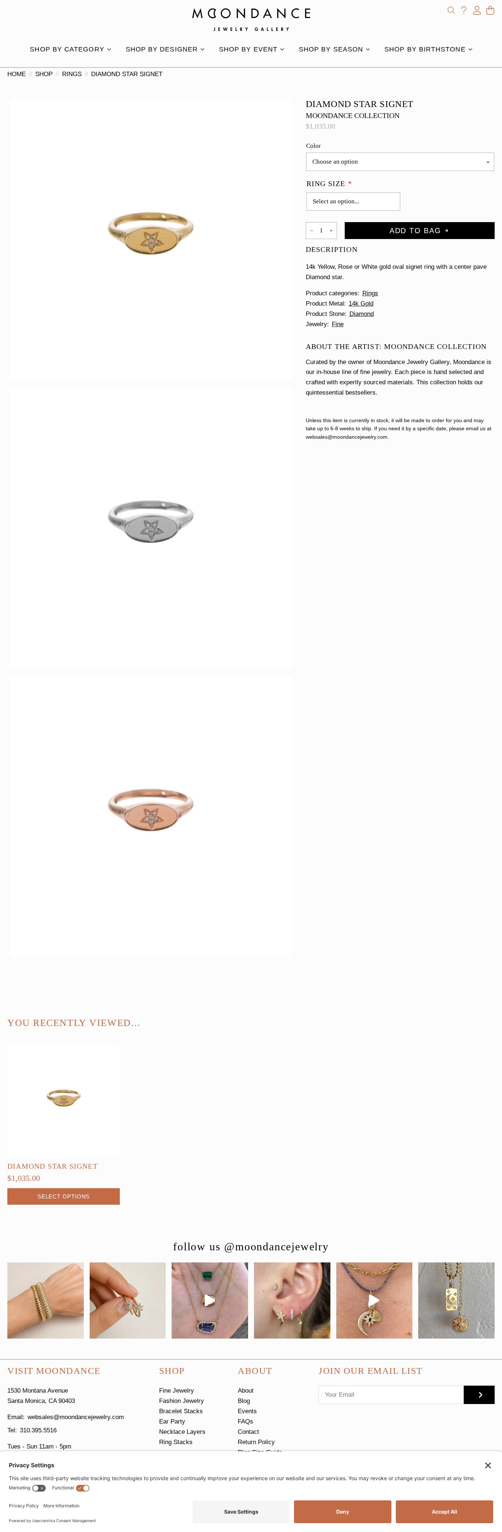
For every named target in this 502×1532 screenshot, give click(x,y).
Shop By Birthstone (424, 49)
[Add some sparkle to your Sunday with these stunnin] (128, 1300)
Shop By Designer (162, 49)
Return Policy (256, 1442)
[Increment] (331, 230)
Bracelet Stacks (181, 1411)
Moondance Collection (352, 115)
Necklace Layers (182, 1431)
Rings (72, 74)
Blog (244, 1400)
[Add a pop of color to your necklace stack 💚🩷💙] (210, 1300)
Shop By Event (248, 49)
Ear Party (172, 1421)
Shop (44, 74)
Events (247, 1411)
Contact (248, 1431)
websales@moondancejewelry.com (76, 1417)
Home (16, 74)
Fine (338, 324)
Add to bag (415, 231)
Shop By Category (67, 49)
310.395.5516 (38, 1430)
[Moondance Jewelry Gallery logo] (251, 19)
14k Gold (361, 303)
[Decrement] (312, 230)
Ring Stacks (176, 1442)
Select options (63, 1196)
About (246, 1390)
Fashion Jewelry (181, 1400)
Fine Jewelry (176, 1390)
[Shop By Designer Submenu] (205, 49)
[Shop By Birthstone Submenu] (473, 49)
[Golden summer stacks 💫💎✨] (456, 1300)
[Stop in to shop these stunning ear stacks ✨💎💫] (292, 1300)
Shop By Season (331, 49)
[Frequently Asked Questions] (463, 10)
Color (313, 146)
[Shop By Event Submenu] (284, 49)
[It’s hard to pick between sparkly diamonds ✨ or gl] (45, 1300)
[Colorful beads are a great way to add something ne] (374, 1300)
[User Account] (477, 10)
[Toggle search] (451, 10)
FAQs (245, 1421)
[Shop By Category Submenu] (111, 49)
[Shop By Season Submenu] (370, 49)
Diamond (361, 313)
